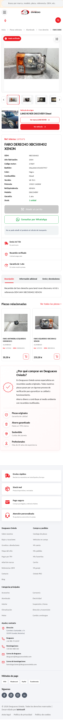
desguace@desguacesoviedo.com (18, 657)
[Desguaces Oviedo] (30, 12)
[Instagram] (11, 695)
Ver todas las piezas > (50, 303)
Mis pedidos (37, 551)
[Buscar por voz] (5, 20)
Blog (3, 579)
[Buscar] (58, 20)
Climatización (7, 610)
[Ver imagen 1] (13, 99)
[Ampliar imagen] (57, 39)
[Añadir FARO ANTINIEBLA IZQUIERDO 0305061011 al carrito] (26, 356)
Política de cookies (43, 714)
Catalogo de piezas (40, 534)
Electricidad (37, 598)
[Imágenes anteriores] (4, 99)
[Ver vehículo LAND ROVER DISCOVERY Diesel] (10, 120)
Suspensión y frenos (40, 604)
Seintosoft (21, 709)
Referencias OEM (8, 568)
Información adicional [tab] (28, 279)
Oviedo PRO (37, 574)
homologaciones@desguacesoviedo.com (21, 664)
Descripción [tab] (9, 279)
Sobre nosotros (7, 534)
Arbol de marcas (8, 562)
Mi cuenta (37, 545)
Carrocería (36, 593)
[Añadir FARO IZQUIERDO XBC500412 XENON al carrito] (57, 356)
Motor (4, 615)
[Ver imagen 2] (27, 99)
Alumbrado (6, 598)
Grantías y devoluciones (10, 545)
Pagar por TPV (7, 557)
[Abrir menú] (4, 12)
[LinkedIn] (24, 695)
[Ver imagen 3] (41, 99)
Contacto (5, 574)
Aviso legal (6, 714)
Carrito (35, 562)
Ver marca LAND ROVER (38, 120)
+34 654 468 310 (12, 649)
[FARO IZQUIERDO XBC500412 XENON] (47, 323)
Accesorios (6, 593)
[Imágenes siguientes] (59, 99)
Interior (4, 604)
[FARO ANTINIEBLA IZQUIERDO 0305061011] (16, 323)
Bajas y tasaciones (8, 540)
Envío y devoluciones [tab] (51, 279)
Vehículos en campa (40, 540)
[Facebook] (4, 695)
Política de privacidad (23, 714)
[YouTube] (17, 695)
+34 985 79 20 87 (12, 641)
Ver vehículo (38, 127)
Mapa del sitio (7, 551)
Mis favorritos (38, 557)
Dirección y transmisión (41, 610)
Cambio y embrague (40, 615)
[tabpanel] (31, 290)
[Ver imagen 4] (55, 99)
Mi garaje (36, 568)
